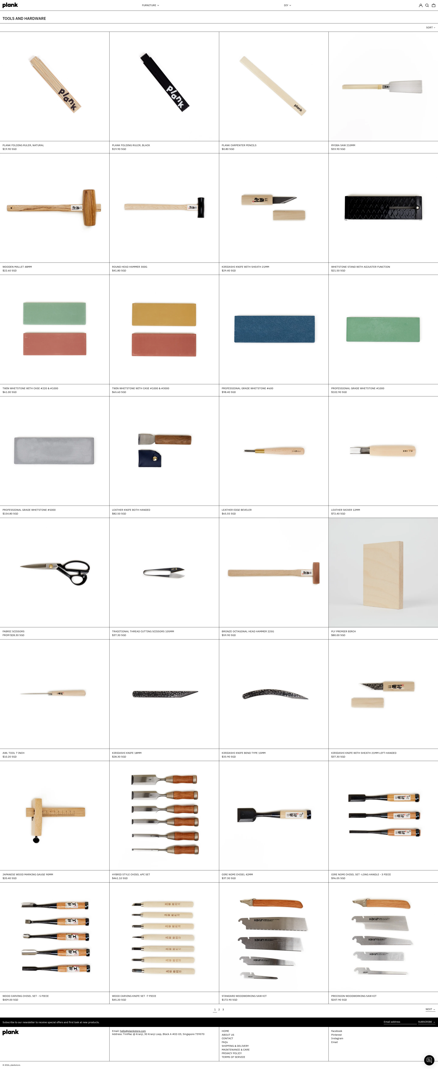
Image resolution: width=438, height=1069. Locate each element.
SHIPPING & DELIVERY (235, 1045)
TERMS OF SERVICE (233, 1057)
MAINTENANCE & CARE (236, 1049)
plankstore (15, 1065)
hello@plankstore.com (133, 1031)
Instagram (337, 1038)
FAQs (225, 1042)
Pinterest (336, 1034)
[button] (427, 5)
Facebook (336, 1031)
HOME (225, 1031)
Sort (429, 27)
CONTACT (227, 1038)
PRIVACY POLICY (232, 1053)
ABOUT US (228, 1034)
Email (334, 1042)
